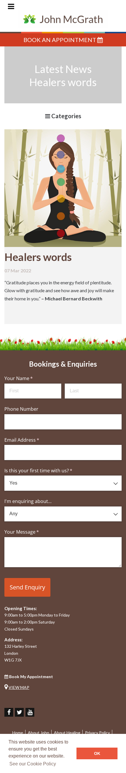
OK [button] (97, 753)
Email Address (31, 440)
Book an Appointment (60, 39)
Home (17, 732)
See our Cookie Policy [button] (32, 763)
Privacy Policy (97, 732)
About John (38, 732)
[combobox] (63, 483)
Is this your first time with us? (47, 470)
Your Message (31, 532)
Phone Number (21, 409)
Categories (65, 115)
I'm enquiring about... (28, 501)
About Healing (67, 732)
